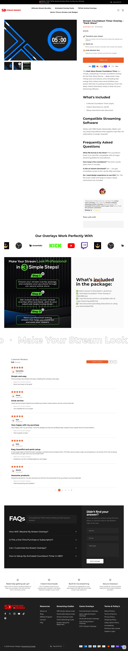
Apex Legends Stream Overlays (87, 615)
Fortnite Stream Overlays (88, 611)
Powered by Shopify (28, 646)
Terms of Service (110, 614)
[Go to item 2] (17, 66)
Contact (43, 620)
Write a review (97, 362)
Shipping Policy (110, 620)
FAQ (41, 622)
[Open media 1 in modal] (40, 40)
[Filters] (111, 361)
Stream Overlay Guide (65, 617)
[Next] (72, 43)
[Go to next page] (72, 490)
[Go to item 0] (8, 66)
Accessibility (109, 625)
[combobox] (117, 2)
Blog (42, 614)
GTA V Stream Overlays (87, 626)
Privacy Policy (109, 617)
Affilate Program (46, 617)
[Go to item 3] (27, 66)
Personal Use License (112, 628)
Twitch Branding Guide (65, 620)
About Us (43, 611)
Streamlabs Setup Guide (66, 614)
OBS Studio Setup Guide (66, 611)
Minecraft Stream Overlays (89, 619)
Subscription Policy (111, 622)
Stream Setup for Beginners (63, 623)
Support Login (109, 631)
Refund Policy (109, 611)
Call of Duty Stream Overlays (86, 622)
